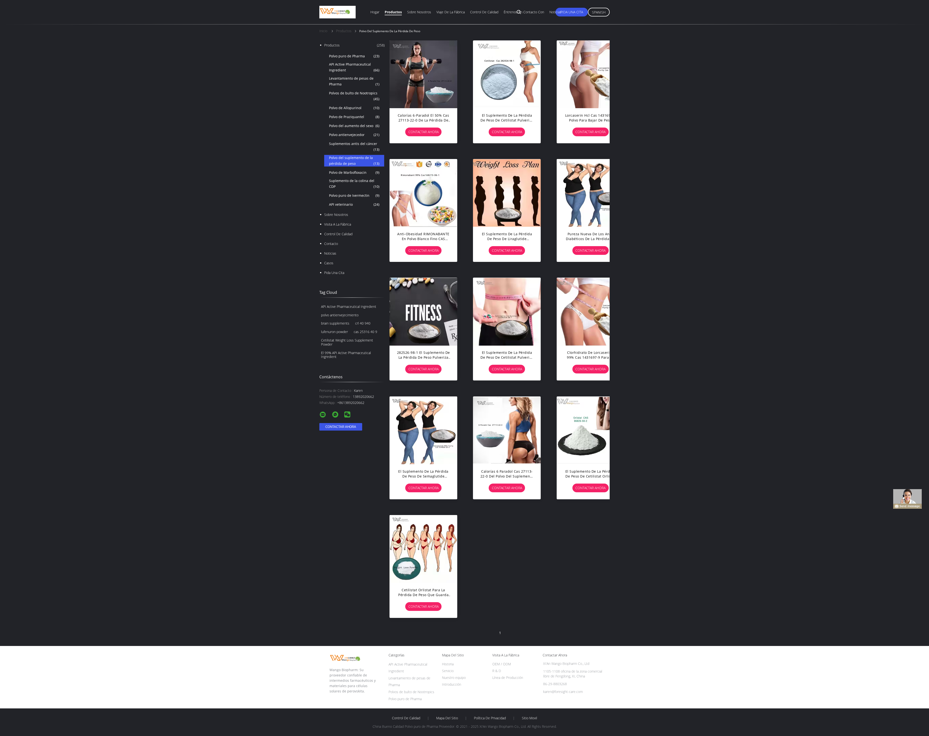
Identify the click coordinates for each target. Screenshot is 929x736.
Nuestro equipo (454, 677)
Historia (448, 664)
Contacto (331, 243)
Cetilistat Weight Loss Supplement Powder (347, 342)
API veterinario (354, 204)
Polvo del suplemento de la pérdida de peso (354, 160)
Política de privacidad (490, 718)
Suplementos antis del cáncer (354, 146)
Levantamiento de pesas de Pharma (354, 81)
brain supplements (335, 323)
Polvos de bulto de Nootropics (354, 96)
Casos (328, 263)
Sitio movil (529, 718)
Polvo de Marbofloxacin (354, 172)
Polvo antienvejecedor (354, 134)
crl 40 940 (362, 323)
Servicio (448, 670)
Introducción (451, 684)
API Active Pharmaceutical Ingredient (354, 67)
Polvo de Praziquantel (354, 116)
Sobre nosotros (419, 12)
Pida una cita (571, 12)
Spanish (599, 12)
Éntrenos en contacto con (524, 12)
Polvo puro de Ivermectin (354, 195)
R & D (496, 670)
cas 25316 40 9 (365, 331)
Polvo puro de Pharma (354, 56)
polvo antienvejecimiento (340, 315)
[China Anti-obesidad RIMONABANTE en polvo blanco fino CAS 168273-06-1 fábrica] (423, 193)
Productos (393, 12)
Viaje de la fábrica (450, 12)
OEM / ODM (501, 664)
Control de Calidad (338, 234)
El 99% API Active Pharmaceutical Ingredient (346, 354)
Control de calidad (484, 12)
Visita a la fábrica (337, 224)
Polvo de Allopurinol (354, 108)
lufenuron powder (334, 331)
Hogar (374, 12)
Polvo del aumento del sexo (354, 125)
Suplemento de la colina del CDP (354, 183)
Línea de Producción (507, 677)
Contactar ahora (423, 131)
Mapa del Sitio (447, 718)
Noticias (555, 12)
